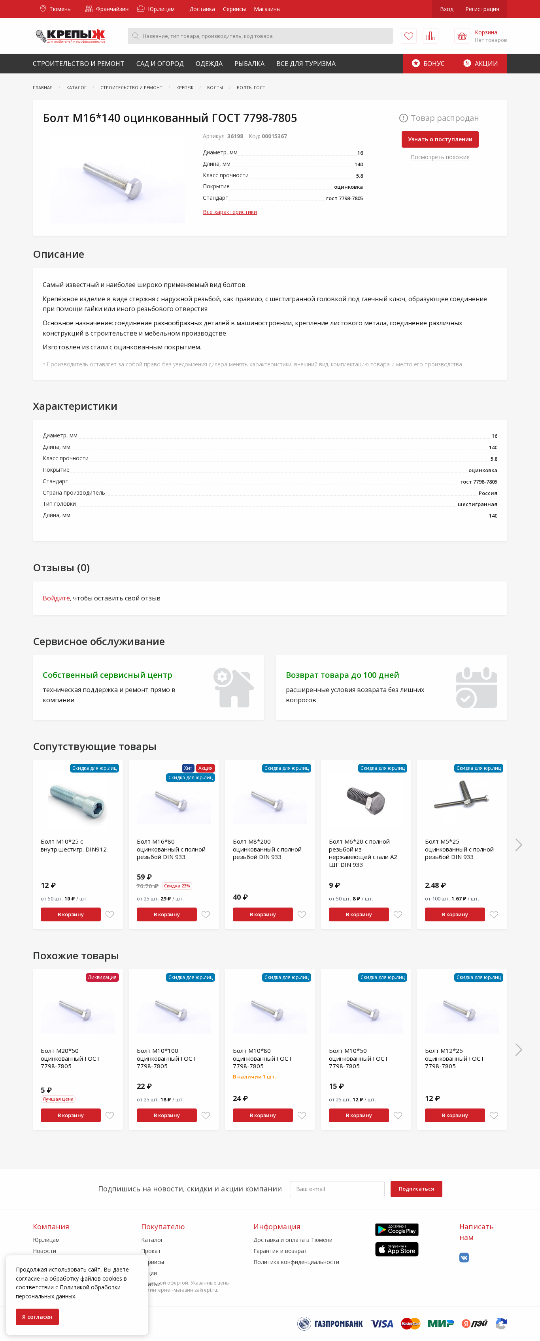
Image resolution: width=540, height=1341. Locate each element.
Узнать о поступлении (440, 139)
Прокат (151, 1251)
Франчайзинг (112, 9)
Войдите (56, 598)
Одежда (209, 63)
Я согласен (37, 1316)
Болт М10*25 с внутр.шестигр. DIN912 (74, 845)
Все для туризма (306, 63)
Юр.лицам (160, 9)
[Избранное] (409, 36)
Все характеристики (230, 212)
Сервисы (234, 9)
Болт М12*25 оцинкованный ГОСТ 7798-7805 (454, 1058)
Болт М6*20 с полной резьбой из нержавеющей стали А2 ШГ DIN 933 (363, 852)
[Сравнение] (430, 36)
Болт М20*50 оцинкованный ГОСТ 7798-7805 (70, 1058)
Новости (44, 1251)
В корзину (71, 914)
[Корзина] (462, 36)
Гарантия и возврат (280, 1251)
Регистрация (482, 9)
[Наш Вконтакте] (464, 1257)
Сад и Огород (160, 63)
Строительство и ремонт (79, 63)
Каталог (152, 1239)
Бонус (433, 63)
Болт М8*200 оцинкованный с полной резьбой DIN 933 (267, 849)
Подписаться (416, 1188)
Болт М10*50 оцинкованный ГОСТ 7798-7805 (358, 1058)
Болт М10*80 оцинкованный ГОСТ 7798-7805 (262, 1058)
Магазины (267, 9)
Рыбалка (249, 63)
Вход (446, 9)
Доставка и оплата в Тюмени (292, 1239)
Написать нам (476, 1232)
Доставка (202, 9)
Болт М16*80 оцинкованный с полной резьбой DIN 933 (171, 849)
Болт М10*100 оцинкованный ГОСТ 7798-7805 (166, 1058)
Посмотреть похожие (440, 157)
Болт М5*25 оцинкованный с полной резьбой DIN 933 (459, 849)
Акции (485, 63)
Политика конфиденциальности (296, 1262)
